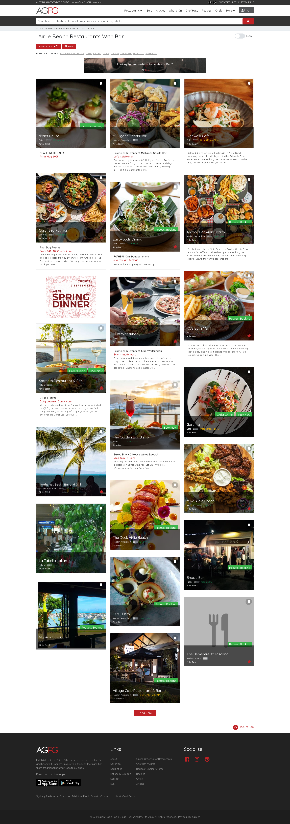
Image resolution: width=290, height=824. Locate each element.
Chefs (218, 10)
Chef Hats (192, 10)
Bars (149, 10)
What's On (175, 10)
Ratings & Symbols (120, 773)
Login (247, 10)
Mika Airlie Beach (200, 501)
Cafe (89, 53)
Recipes (206, 10)
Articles (160, 10)
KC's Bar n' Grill (199, 328)
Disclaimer (194, 816)
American (151, 53)
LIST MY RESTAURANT (243, 2)
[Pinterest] (208, 759)
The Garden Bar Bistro (131, 437)
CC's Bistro (121, 614)
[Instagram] (214, 2)
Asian (106, 53)
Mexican (191, 505)
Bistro (97, 53)
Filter (70, 46)
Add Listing (116, 768)
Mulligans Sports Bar (130, 136)
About (113, 759)
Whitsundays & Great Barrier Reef (61, 28)
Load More (145, 713)
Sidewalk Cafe (198, 136)
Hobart (117, 796)
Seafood (138, 53)
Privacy (182, 816)
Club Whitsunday (127, 334)
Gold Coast (129, 796)
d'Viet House (49, 136)
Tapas (189, 581)
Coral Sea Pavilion (53, 230)
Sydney (40, 796)
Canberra (105, 796)
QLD (38, 28)
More (229, 10)
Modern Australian (72, 53)
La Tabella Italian (53, 561)
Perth (86, 796)
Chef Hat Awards (92, 2)
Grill (188, 332)
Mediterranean (194, 658)
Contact (114, 778)
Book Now (96, 371)
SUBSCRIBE (224, 2)
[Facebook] (210, 2)
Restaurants (132, 10)
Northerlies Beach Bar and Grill (60, 484)
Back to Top (246, 727)
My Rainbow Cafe (53, 637)
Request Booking (92, 126)
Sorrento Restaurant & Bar (60, 381)
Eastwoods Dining (127, 239)
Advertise (115, 763)
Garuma (193, 424)
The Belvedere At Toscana (208, 654)
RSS (112, 783)
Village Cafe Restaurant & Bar (137, 691)
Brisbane (65, 796)
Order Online (77, 371)
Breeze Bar (195, 577)
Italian (115, 53)
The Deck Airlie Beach (130, 537)
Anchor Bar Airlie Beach (206, 232)
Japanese (126, 53)
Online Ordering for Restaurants (154, 759)
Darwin (95, 796)
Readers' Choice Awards (149, 768)
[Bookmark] (101, 83)
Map (249, 36)
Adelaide (77, 796)
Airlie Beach (88, 28)
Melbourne (52, 796)
